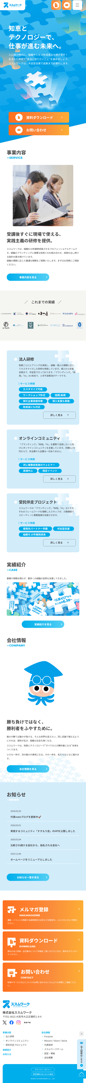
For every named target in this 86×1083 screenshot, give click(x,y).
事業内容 (7, 1032)
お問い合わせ (36, 129)
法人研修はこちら (81, 1054)
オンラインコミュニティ (17, 1040)
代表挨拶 (48, 1044)
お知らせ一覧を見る (28, 877)
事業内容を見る (28, 277)
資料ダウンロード (39, 117)
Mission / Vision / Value (55, 1040)
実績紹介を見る (43, 624)
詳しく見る (56, 415)
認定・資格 (49, 1053)
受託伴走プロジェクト (16, 1044)
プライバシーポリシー (43, 1069)
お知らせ (7, 1054)
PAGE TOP (81, 1076)
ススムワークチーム (53, 1049)
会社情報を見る (28, 769)
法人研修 (10, 1036)
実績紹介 (7, 1049)
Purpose (48, 1036)
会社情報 (45, 1032)
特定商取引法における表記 (43, 1074)
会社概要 (48, 1057)
